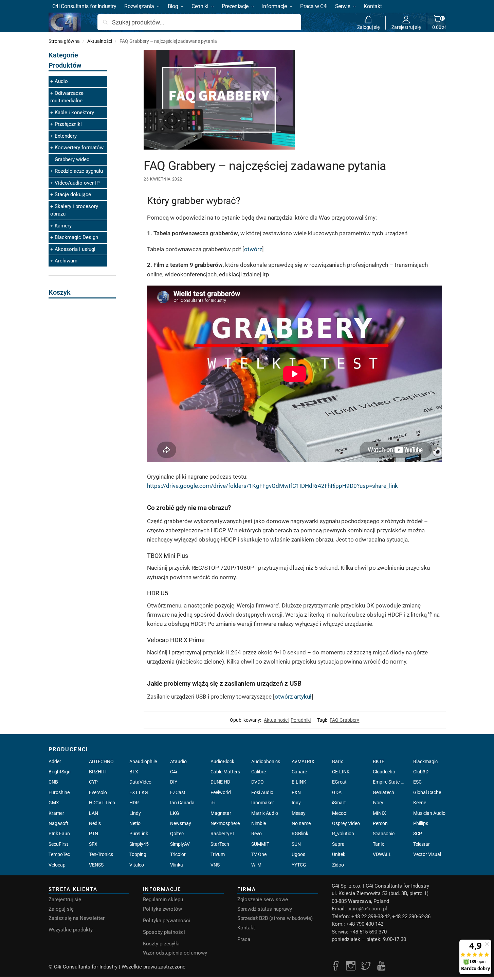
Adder (55, 761)
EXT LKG (138, 792)
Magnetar (221, 813)
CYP (93, 782)
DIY (173, 782)
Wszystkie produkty (71, 930)
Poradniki (301, 720)
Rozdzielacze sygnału (79, 171)
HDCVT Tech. (102, 802)
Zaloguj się (368, 27)
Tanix (378, 844)
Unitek (338, 854)
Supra (338, 844)
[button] (439, 22)
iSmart (339, 802)
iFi (213, 802)
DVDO (257, 782)
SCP (417, 833)
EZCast (177, 792)
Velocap (57, 865)
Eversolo (98, 792)
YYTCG (299, 865)
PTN (93, 833)
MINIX (379, 813)
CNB (53, 782)
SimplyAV (180, 844)
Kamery (63, 226)
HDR (134, 802)
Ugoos (298, 854)
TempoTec (59, 854)
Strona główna (64, 41)
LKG (174, 813)
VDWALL (382, 854)
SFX (93, 844)
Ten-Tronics (101, 854)
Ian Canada (182, 802)
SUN (296, 844)
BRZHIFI (98, 771)
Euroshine (59, 792)
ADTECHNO (101, 761)
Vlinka (176, 865)
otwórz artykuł (293, 696)
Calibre (258, 771)
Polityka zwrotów (162, 909)
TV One (259, 854)
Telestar (421, 844)
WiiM (256, 865)
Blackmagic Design (76, 237)
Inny (296, 802)
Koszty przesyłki (161, 944)
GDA (337, 792)
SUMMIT (260, 844)
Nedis (95, 823)
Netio (135, 823)
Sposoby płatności (164, 932)
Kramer (56, 813)
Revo (256, 833)
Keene (419, 802)
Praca (243, 939)
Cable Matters (225, 771)
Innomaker (262, 802)
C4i (173, 771)
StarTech (220, 844)
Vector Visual (427, 854)
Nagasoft (59, 823)
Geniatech (383, 792)
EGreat (339, 782)
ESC (417, 782)
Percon (380, 823)
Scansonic (384, 833)
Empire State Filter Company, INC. (389, 782)
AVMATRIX (303, 761)
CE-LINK (341, 771)
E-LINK (299, 782)
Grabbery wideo (72, 159)
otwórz (253, 249)
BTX (133, 771)
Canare (299, 771)
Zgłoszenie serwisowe (262, 899)
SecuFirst (58, 844)
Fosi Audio (262, 792)
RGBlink (300, 833)
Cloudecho (384, 771)
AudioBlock (222, 761)
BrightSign (60, 771)
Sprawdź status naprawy (264, 909)
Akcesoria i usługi (75, 249)
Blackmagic (425, 761)
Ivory (378, 802)
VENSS (96, 865)
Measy (299, 813)
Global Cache (427, 792)
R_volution (343, 833)
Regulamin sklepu (163, 899)
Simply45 (139, 844)
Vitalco (136, 865)
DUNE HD (220, 782)
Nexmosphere (225, 823)
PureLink (138, 833)
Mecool (339, 813)
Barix (337, 761)
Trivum (218, 854)
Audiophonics (265, 761)
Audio (61, 81)
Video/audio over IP (77, 183)
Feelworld (221, 792)
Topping (137, 854)
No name (301, 823)
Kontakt (246, 928)
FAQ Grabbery (344, 720)
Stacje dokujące (73, 194)
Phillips (420, 823)
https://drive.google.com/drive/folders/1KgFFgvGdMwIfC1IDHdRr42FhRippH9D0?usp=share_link (272, 485)
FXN (296, 792)
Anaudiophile (143, 761)
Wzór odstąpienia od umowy (175, 953)
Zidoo (338, 865)
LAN (93, 813)
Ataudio (178, 761)
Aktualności (99, 41)
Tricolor (178, 854)
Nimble (258, 823)
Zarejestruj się (406, 27)
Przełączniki (68, 124)
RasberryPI (222, 833)
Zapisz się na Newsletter (77, 918)
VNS (215, 865)
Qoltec (177, 833)
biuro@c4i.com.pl (367, 909)
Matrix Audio (264, 813)
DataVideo (140, 782)
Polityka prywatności (166, 921)
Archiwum (66, 261)
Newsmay (180, 823)
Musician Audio (429, 813)
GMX (54, 802)
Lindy (135, 813)
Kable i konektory (74, 112)
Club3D (420, 771)
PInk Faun (59, 833)
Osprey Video (346, 823)
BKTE (378, 761)
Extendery (66, 136)
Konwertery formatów (79, 147)
